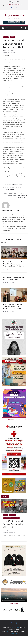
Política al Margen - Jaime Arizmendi (11, 517)
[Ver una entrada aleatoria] (25, 28)
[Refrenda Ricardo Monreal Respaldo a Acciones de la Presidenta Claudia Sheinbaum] (14, 247)
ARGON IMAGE (14, 603)
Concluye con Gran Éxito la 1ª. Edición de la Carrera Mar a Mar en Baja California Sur (14, 195)
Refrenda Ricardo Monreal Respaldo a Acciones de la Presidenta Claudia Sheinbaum (14, 264)
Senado (12, 36)
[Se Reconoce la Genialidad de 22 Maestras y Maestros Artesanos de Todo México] (14, 289)
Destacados (6, 36)
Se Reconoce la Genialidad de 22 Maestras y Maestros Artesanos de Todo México (13, 306)
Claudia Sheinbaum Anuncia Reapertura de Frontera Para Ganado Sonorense (16, 4)
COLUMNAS (5, 515)
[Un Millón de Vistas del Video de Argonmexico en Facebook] (14, 506)
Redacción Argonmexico (9, 52)
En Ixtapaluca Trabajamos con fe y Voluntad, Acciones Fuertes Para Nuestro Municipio (13, 187)
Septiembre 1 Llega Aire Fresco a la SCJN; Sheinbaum (14, 278)
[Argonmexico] (3, 28)
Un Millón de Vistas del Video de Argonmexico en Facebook (13, 524)
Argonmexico (14, 15)
